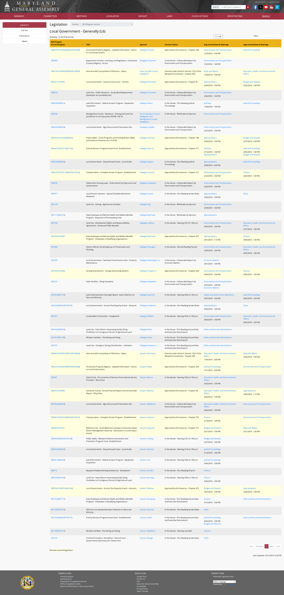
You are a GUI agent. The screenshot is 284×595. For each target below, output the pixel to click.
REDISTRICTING (235, 16)
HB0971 (54, 193)
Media (24, 41)
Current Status (171, 44)
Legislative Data (227, 576)
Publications (24, 36)
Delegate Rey (145, 204)
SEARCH (266, 16)
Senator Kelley (146, 366)
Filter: (256, 36)
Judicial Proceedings (251, 50)
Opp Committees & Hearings (255, 44)
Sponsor (143, 44)
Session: (75, 24)
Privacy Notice (142, 589)
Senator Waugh (146, 538)
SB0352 (54, 390)
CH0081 (62, 82)
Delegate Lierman (147, 138)
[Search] (248, 7)
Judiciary (207, 103)
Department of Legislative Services (73, 581)
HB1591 (54, 281)
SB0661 (61, 103)
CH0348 (62, 50)
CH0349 (76, 50)
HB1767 (54, 337)
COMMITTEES (50, 16)
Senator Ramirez (147, 449)
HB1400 (54, 236)
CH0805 (76, 71)
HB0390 (54, 114)
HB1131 (54, 215)
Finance (246, 172)
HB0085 (54, 60)
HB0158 (54, 71)
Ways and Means (211, 71)
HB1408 (54, 247)
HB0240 (54, 103)
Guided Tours (142, 576)
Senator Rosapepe (147, 499)
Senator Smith (146, 517)
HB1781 (54, 345)
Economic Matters (211, 260)
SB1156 (69, 148)
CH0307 (62, 236)
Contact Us (141, 579)
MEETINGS (81, 16)
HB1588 (54, 271)
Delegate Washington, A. (150, 260)
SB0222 (69, 50)
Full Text (24, 30)
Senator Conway (147, 438)
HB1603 (54, 295)
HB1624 (54, 305)
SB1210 (54, 538)
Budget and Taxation (251, 82)
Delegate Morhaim (147, 215)
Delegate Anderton (148, 305)
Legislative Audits (274, 2)
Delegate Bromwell (148, 82)
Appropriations (210, 82)
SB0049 (69, 71)
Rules (245, 193)
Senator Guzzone (147, 417)
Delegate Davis (146, 337)
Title (88, 44)
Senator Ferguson (147, 428)
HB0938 (54, 183)
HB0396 (54, 127)
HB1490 (54, 260)
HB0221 (54, 82)
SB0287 (54, 377)
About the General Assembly (148, 584)
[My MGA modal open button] (271, 7)
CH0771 (62, 148)
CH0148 (62, 138)
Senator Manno (146, 377)
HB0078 (54, 50)
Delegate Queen (146, 162)
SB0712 (54, 470)
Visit (138, 581)
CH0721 (62, 172)
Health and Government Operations (219, 295)
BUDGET (143, 16)
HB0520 (54, 162)
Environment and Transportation (218, 50)
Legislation (24, 25)
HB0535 (54, 172)
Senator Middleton (148, 404)
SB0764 (61, 305)
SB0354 (61, 127)
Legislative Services (260, 2)
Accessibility (141, 586)
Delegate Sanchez (147, 295)
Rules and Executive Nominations (218, 329)
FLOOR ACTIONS (200, 16)
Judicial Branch (66, 579)
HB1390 (54, 223)
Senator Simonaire (148, 353)
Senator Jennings (147, 477)
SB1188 (61, 337)
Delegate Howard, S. (148, 271)
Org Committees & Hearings (216, 44)
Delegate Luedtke (147, 127)
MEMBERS (19, 16)
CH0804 (62, 71)
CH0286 (62, 271)
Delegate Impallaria (148, 183)
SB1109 (61, 295)
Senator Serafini (146, 470)
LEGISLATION (112, 16)
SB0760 (61, 329)
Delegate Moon (146, 103)
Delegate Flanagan (147, 247)
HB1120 (54, 204)
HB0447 (54, 148)
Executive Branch (66, 576)
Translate (230, 584)
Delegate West (146, 329)
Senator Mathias (147, 390)
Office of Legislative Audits (70, 584)
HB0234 (54, 92)
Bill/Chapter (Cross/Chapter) (58, 43)
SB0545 (69, 138)
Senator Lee (145, 460)
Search (216, 7)
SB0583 (61, 162)
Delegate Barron (147, 148)
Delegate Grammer (148, 60)
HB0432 (54, 138)
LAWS (169, 16)
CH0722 (76, 172)
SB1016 (61, 215)
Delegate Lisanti (146, 193)
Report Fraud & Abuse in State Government (76, 586)
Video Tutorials (142, 591)
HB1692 (54, 329)
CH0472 (68, 305)
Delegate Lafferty (147, 223)
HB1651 (54, 316)
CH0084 (61, 390)
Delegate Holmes (147, 50)
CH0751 (61, 428)
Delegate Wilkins (147, 316)
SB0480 (54, 428)
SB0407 (69, 172)
